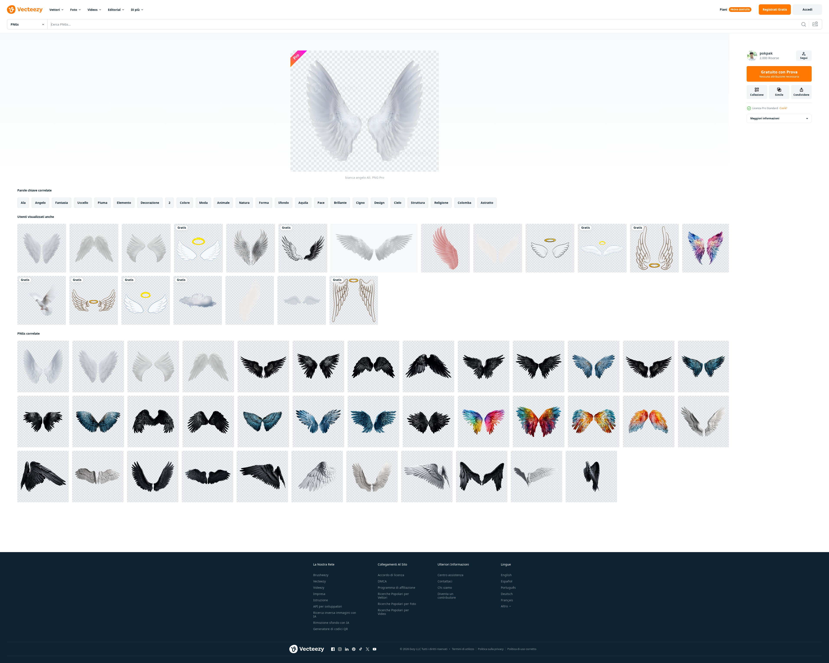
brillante (340, 203)
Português (508, 587)
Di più (135, 10)
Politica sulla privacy (491, 649)
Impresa (319, 594)
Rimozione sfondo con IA (331, 623)
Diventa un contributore (447, 596)
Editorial (114, 10)
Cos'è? (783, 108)
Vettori (54, 10)
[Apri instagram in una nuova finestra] (340, 649)
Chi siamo (445, 587)
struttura (418, 203)
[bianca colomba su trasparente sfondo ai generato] (41, 300)
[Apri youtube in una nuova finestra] (374, 649)
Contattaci (445, 581)
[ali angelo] (303, 248)
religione (441, 203)
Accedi (807, 9)
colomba (464, 203)
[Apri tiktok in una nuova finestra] (360, 649)
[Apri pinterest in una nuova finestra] (353, 649)
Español (506, 581)
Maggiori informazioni (764, 118)
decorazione (150, 203)
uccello (82, 203)
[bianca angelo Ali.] (41, 248)
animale (223, 203)
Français (507, 600)
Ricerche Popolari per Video (393, 612)
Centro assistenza (450, 575)
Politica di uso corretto (521, 649)
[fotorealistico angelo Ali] (703, 421)
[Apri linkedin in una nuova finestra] (347, 649)
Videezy (318, 587)
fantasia (61, 203)
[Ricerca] (803, 24)
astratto (487, 203)
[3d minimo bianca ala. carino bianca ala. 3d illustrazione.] (301, 300)
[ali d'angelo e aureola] (550, 248)
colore (185, 203)
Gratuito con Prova (779, 73)
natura (244, 203)
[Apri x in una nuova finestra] (367, 649)
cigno (360, 203)
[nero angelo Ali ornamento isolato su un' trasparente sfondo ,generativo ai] (263, 366)
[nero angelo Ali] (43, 476)
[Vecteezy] (24, 9)
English (506, 575)
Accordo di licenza (391, 575)
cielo (397, 203)
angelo (40, 203)
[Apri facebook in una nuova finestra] (333, 649)
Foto (73, 10)
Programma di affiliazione (396, 587)
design (379, 203)
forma (264, 203)
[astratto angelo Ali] (445, 248)
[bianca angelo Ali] (249, 300)
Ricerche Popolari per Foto (397, 604)
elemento (124, 203)
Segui (804, 58)
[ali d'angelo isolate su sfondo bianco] (374, 248)
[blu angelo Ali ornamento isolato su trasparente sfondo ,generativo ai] (593, 366)
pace (321, 203)
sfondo (283, 203)
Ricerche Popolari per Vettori (393, 596)
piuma (102, 203)
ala (23, 203)
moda (203, 203)
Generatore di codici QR (330, 629)
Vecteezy (319, 581)
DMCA (382, 581)
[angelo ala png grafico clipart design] (654, 248)
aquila (303, 203)
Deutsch (507, 594)
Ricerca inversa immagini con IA (334, 614)
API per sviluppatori (327, 606)
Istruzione (320, 600)
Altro (504, 606)
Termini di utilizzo (463, 649)
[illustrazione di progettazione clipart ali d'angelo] (198, 248)
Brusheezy (320, 575)
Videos (93, 10)
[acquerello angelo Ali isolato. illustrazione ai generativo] (705, 248)
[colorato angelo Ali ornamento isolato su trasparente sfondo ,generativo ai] (483, 421)
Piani (723, 9)
